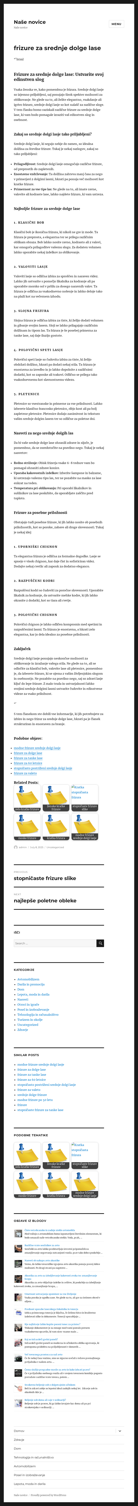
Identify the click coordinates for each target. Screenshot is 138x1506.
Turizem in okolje (30, 1019)
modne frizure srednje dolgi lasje (37, 748)
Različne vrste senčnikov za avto (42, 1245)
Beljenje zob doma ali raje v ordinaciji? (45, 1400)
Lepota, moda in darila (33, 994)
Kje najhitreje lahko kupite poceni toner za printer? (52, 1324)
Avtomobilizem (28, 979)
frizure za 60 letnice (28, 763)
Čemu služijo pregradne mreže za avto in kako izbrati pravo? (57, 1369)
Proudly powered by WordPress (48, 1495)
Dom (20, 989)
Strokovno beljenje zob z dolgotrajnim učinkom (50, 1384)
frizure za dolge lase (28, 753)
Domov (19, 1431)
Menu (116, 24)
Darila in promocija (31, 984)
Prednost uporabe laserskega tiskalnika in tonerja (51, 1309)
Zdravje (22, 1030)
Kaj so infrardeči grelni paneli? (41, 1339)
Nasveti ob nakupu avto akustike (42, 1260)
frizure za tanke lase (28, 758)
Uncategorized (55, 847)
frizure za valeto (25, 773)
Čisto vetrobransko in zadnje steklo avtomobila (50, 1230)
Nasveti (22, 999)
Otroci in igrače (28, 1004)
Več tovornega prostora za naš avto (43, 1354)
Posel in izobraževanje (33, 1009)
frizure (22, 1105)
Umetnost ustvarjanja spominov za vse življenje (50, 1294)
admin (23, 847)
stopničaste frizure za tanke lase (40, 1110)
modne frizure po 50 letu (35, 1100)
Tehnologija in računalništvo (38, 1014)
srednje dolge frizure (32, 1095)
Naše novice (30, 22)
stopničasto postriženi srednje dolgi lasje (43, 768)
